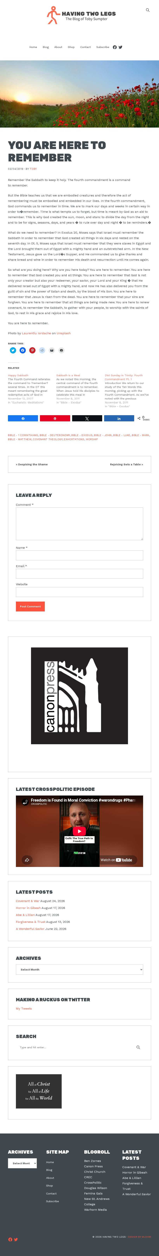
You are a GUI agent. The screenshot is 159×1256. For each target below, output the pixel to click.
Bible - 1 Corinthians (23, 435)
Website (22, 584)
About (50, 1177)
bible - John (103, 435)
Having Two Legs (79, 14)
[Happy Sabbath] (32, 388)
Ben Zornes (92, 1161)
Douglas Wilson (95, 1188)
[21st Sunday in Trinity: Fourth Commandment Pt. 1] (129, 390)
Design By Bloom (139, 1236)
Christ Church (94, 1172)
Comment (25, 505)
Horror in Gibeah (28, 908)
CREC (88, 1177)
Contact (51, 1193)
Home (50, 1162)
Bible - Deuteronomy (55, 435)
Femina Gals (93, 1193)
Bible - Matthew (19, 439)
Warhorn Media (95, 1209)
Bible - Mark (140, 435)
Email (21, 566)
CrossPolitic (93, 1182)
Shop (49, 1185)
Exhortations (74, 439)
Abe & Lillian (25, 915)
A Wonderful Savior (30, 929)
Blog (49, 1169)
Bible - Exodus (81, 435)
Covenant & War (28, 901)
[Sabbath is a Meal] (80, 388)
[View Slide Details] (79, 696)
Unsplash (64, 333)
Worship (92, 439)
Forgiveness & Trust (30, 922)
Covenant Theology (47, 439)
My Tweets (24, 1008)
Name (22, 548)
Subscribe (52, 1201)
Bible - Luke (121, 435)
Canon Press (93, 1166)
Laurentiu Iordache (36, 333)
